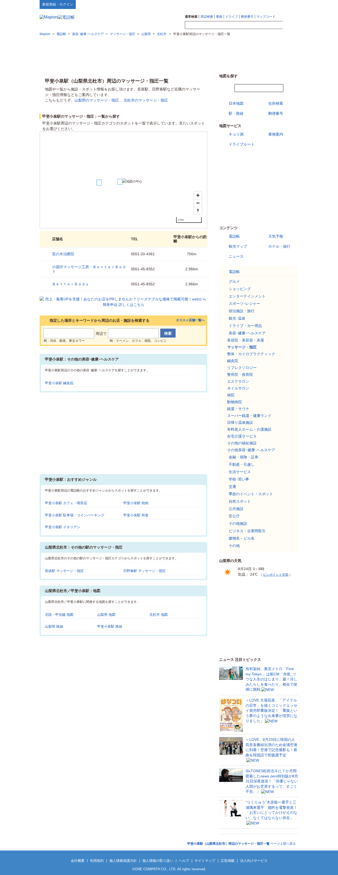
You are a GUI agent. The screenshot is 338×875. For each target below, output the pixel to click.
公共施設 (236, 509)
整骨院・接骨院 (240, 374)
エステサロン (238, 381)
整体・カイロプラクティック (251, 354)
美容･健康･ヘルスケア (247, 333)
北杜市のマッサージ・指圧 (146, 100)
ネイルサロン (238, 388)
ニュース (236, 256)
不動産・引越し (242, 464)
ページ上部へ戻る (241, 843)
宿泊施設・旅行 (242, 311)
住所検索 (275, 103)
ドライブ (231, 16)
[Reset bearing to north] (198, 210)
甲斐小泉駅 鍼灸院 (59, 383)
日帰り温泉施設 (240, 422)
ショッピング (240, 289)
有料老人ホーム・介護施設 (249, 429)
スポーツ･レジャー (244, 303)
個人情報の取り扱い (157, 861)
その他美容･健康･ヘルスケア (251, 450)
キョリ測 (236, 134)
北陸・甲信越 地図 (59, 615)
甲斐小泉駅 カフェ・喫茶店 (66, 503)
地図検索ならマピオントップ (246, 4)
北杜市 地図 (158, 615)
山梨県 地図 (106, 615)
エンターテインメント (247, 296)
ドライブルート (242, 144)
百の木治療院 (63, 254)
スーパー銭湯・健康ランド (249, 416)
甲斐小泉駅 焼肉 (135, 503)
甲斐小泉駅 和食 (135, 515)
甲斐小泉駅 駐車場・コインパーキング (74, 515)
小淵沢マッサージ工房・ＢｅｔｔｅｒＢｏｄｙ (89, 269)
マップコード (265, 16)
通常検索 (191, 16)
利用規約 (97, 861)
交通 (232, 486)
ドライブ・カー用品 (245, 326)
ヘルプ (273, 4)
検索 (290, 25)
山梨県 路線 (54, 626)
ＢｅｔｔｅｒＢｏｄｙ (70, 284)
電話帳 (234, 236)
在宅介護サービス (242, 436)
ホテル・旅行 (279, 246)
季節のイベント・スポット (251, 494)
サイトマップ (289, 4)
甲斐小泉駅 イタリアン (62, 527)
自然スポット (240, 501)
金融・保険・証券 (243, 457)
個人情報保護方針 (123, 861)
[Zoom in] (198, 195)
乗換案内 (275, 134)
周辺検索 (206, 16)
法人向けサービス (253, 861)
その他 (234, 546)
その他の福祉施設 (242, 443)
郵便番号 (247, 16)
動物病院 (234, 402)
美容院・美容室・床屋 (245, 340)
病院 (230, 395)
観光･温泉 (237, 318)
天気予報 (275, 236)
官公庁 (234, 516)
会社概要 (77, 861)
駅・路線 (236, 113)
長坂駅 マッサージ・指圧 (64, 571)
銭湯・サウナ (238, 409)
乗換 (219, 16)
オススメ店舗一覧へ (190, 320)
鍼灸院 (232, 361)
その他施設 (238, 523)
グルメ (234, 281)
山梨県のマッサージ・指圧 (96, 100)
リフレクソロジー (242, 368)
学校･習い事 (239, 479)
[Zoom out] (198, 203)
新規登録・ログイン (57, 4)
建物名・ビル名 (242, 538)
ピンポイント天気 (275, 574)
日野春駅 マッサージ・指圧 (144, 571)
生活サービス (240, 472)
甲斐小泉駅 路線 (109, 626)
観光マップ (238, 246)
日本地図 (236, 103)
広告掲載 (227, 861)
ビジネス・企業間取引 (247, 531)
